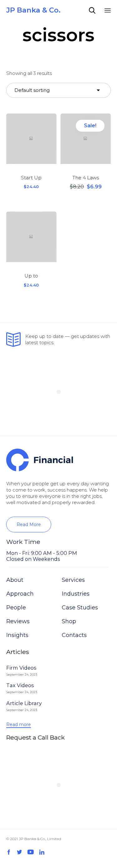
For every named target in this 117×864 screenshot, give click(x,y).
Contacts (74, 635)
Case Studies (80, 607)
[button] (28, 524)
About (14, 580)
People (16, 607)
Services (73, 580)
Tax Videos (20, 685)
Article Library (24, 703)
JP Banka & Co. (33, 10)
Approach (20, 593)
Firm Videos (21, 668)
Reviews (18, 621)
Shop (69, 621)
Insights (17, 635)
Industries (76, 593)
